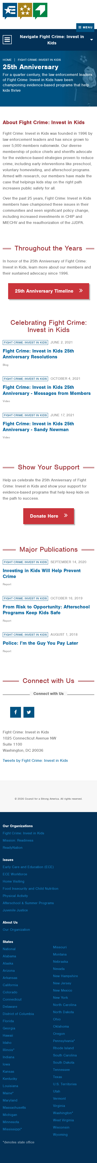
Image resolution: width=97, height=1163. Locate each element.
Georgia (9, 1028)
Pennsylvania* (64, 1041)
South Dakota (63, 1062)
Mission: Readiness (18, 840)
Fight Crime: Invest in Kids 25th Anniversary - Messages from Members (47, 390)
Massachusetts (14, 1107)
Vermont (59, 1098)
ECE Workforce (15, 874)
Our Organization (16, 929)
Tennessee (61, 1069)
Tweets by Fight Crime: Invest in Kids (35, 760)
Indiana (8, 1057)
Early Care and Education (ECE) (28, 867)
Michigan (10, 1115)
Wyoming (60, 1134)
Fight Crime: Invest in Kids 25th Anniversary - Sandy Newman (38, 426)
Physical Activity (15, 896)
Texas (57, 1077)
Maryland (10, 1100)
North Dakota (63, 1012)
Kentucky (10, 1079)
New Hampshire (65, 976)
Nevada (59, 969)
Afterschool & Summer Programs (28, 903)
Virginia (59, 1106)
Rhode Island (63, 1048)
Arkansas (10, 978)
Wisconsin (61, 1127)
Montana (60, 954)
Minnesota (11, 1122)
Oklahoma (61, 1026)
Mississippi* (12, 1129)
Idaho (7, 1042)
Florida (8, 1021)
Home (7, 60)
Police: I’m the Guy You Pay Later (40, 643)
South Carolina (65, 1055)
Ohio (57, 1019)
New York (60, 997)
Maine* (8, 1093)
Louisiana (10, 1086)
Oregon (59, 1033)
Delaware (10, 1006)
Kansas (8, 1071)
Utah (56, 1091)
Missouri (60, 947)
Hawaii (8, 1035)
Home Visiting (13, 881)
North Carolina (64, 1005)
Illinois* (8, 1050)
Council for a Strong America (25, 11)
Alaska (8, 963)
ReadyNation (13, 847)
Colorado (10, 992)
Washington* (63, 1113)
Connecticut (12, 999)
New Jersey (62, 983)
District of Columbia (18, 1014)
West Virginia (63, 1120)
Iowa (6, 1064)
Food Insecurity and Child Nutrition (30, 888)
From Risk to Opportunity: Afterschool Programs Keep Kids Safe (46, 610)
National (9, 949)
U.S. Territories (65, 1084)
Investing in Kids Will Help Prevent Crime (42, 573)
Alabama (9, 956)
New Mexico (62, 990)
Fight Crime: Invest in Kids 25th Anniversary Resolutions (38, 354)
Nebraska (60, 961)
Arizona (9, 970)
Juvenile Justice (15, 910)
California (10, 985)
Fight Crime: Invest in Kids (39, 60)
